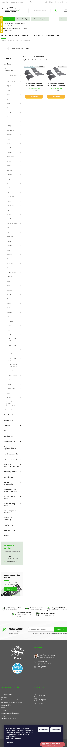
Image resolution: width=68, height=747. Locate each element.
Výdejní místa (5, 716)
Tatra (9, 303)
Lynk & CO (10, 205)
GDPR (3, 708)
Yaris (9, 384)
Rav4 (9, 380)
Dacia (9, 117)
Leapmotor (10, 197)
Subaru (9, 290)
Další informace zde (13, 738)
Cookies (3, 710)
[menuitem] (8, 19)
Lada (8, 188)
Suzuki (9, 294)
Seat (8, 281)
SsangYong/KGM (12, 272)
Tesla (8, 308)
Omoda (9, 245)
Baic (8, 94)
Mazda (9, 219)
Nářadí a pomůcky (10, 472)
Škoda (9, 299)
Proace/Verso (12, 375)
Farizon (9, 134)
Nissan (9, 241)
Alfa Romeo (11, 81)
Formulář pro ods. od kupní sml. (11, 702)
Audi (8, 90)
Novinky (6, 536)
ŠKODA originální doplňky (10, 511)
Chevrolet (10, 157)
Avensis (10, 321)
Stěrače (7, 425)
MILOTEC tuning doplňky (9, 497)
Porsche (9, 263)
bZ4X (9, 330)
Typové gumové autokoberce (11, 76)
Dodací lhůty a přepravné (10, 713)
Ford (8, 143)
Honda (9, 148)
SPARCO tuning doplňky (9, 504)
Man (8, 210)
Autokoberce (9, 64)
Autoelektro (8, 477)
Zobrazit (10, 589)
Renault (9, 268)
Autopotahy (8, 420)
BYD (8, 103)
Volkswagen (11, 388)
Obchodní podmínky (17, 2)
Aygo (9, 325)
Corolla (10, 354)
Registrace (63, 2)
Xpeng (9, 397)
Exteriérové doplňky (11, 459)
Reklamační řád (6, 705)
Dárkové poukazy (10, 530)
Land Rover (10, 192)
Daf (8, 121)
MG (8, 228)
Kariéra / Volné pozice (8, 718)
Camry (10, 334)
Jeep (8, 179)
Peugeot (10, 254)
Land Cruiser (12, 371)
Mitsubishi (10, 237)
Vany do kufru (9, 415)
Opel (8, 250)
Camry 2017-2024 (13, 339)
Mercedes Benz (12, 223)
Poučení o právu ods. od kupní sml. (13, 700)
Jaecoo (9, 170)
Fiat (8, 139)
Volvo (9, 393)
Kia (8, 183)
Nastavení (10, 742)
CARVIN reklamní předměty (10, 519)
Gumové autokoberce (9, 69)
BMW (8, 99)
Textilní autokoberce (11, 410)
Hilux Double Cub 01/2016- (13, 365)
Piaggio (9, 259)
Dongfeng (10, 130)
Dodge (9, 125)
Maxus (9, 214)
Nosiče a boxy (9, 436)
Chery (9, 161)
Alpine (9, 86)
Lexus (9, 201)
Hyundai (9, 152)
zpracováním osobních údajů (58, 633)
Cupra (9, 112)
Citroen (9, 108)
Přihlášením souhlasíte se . (50, 633)
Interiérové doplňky (11, 454)
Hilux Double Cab (12, 359)
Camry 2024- (13, 345)
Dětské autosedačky (9, 483)
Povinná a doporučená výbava (11, 465)
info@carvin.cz (12, 561)
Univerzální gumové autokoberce (10, 403)
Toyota (9, 312)
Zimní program (9, 525)
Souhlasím (56, 729)
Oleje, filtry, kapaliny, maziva (10, 447)
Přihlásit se (60, 629)
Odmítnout (43, 729)
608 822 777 (11, 556)
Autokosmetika (9, 441)
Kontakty (5, 2)
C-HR (9, 349)
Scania (9, 277)
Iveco (9, 165)
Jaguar (9, 174)
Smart (9, 285)
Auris (9, 316)
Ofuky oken (8, 431)
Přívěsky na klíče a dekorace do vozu (11, 490)
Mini (8, 232)
